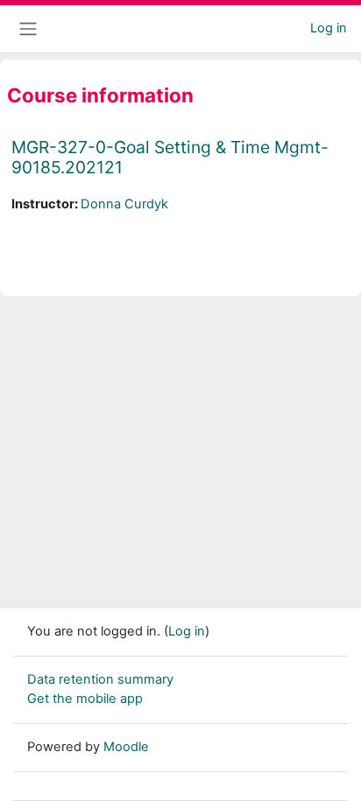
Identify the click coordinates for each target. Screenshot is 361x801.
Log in (328, 28)
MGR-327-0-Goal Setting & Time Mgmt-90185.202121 (170, 157)
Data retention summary (100, 679)
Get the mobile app (85, 698)
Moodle (126, 747)
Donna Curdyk (124, 204)
